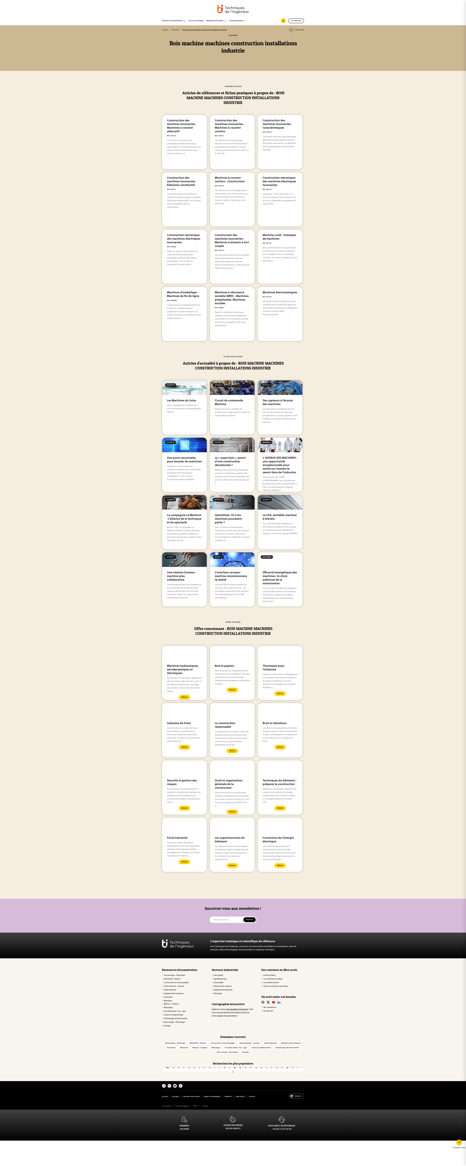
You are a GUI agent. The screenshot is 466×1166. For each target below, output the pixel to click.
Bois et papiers (224, 666)
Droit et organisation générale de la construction (228, 784)
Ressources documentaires (172, 21)
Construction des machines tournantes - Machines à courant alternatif (182, 126)
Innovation (168, 997)
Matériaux (168, 1001)
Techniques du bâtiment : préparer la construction (279, 782)
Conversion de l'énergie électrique (278, 840)
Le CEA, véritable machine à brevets (280, 517)
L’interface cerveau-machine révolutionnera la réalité (231, 576)
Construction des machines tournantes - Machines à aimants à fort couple (232, 241)
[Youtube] (273, 1002)
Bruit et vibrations (275, 723)
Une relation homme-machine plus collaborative (181, 576)
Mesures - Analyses (171, 1004)
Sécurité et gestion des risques (182, 782)
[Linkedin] (278, 1002)
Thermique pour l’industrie (273, 668)
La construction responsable (225, 725)
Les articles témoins (271, 983)
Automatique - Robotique (174, 975)
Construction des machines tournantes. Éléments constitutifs (181, 181)
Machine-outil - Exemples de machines (279, 237)
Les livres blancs (269, 975)
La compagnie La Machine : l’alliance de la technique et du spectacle (184, 519)
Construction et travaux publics (176, 983)
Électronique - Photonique (174, 1022)
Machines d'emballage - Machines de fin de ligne (183, 294)
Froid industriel (177, 838)
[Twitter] (268, 1002)
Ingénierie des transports (174, 994)
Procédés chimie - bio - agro (175, 1011)
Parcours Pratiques (196, 21)
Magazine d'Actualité (215, 21)
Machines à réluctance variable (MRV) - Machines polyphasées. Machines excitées (232, 298)
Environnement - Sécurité (174, 986)
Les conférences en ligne (273, 979)
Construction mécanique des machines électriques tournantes (279, 181)
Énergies (167, 1026)
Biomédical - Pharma (172, 979)
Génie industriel (170, 990)
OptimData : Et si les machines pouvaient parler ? (228, 519)
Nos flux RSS (268, 1011)
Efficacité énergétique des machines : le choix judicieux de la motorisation (280, 578)
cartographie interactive (237, 1009)
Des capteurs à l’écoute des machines (278, 402)
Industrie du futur (179, 723)
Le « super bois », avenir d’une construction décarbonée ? (230, 462)
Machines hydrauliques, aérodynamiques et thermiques (183, 670)
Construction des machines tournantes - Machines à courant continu (230, 126)
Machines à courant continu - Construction (230, 179)
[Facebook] (262, 1002)
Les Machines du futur (181, 400)
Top (167, 1068)
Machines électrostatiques (280, 292)
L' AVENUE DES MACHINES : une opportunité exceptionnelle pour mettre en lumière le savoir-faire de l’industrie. (280, 465)
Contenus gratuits (236, 21)
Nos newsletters (269, 1007)
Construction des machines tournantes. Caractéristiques (277, 124)
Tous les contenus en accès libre (275, 986)
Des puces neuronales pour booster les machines (184, 460)
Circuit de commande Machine (229, 402)
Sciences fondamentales (173, 1015)
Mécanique (168, 1008)
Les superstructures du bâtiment (230, 840)
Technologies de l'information (175, 1019)
